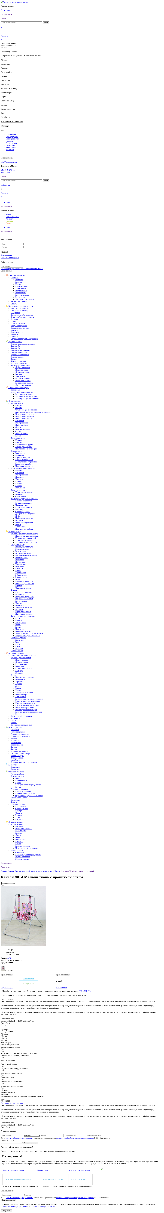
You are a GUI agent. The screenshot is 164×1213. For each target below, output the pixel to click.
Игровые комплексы (23, 829)
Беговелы (19, 826)
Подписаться (42, 1170)
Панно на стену (21, 505)
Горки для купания (23, 612)
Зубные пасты (21, 577)
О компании (11, 134)
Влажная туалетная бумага (26, 555)
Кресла (18, 436)
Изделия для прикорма (24, 677)
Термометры (20, 564)
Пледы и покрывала (19, 326)
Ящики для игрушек (23, 447)
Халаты (18, 603)
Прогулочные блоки (19, 363)
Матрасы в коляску (23, 381)
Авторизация (6, 14)
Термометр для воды (23, 607)
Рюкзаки (18, 815)
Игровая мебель (21, 434)
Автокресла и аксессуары (18, 388)
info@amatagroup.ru (9, 162)
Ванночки (19, 594)
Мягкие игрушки (18, 732)
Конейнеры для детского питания (29, 699)
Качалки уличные (22, 846)
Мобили (14, 738)
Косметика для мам (18, 638)
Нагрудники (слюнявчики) (21, 716)
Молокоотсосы (21, 664)
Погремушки (16, 743)
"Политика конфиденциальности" (15, 1206)
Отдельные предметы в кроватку (24, 339)
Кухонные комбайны (23, 669)
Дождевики (20, 376)
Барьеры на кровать (23, 457)
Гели (17, 642)
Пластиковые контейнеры (26, 449)
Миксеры (19, 673)
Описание (5, 1103)
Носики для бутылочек (24, 708)
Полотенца (19, 605)
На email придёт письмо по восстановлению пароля (22, 269)
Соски (13, 720)
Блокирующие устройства (26, 462)
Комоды (14, 304)
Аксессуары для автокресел (22, 392)
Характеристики (16, 1103)
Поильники (20, 679)
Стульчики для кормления (26, 410)
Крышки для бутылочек (25, 703)
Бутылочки (15, 718)
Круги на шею (21, 601)
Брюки (18, 783)
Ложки (18, 686)
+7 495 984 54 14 (8, 172)
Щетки (18, 571)
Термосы (19, 682)
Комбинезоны (21, 780)
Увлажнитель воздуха (24, 492)
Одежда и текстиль (16, 772)
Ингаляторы (20, 562)
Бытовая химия (17, 651)
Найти (46, 23)
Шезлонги (19, 421)
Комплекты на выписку (25, 793)
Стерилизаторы (21, 662)
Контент (9, 219)
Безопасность (16, 451)
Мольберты (20, 488)
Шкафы (18, 405)
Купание (14, 590)
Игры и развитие (15, 727)
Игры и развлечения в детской (23, 468)
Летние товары (17, 824)
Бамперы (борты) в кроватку (22, 317)
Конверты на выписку (24, 791)
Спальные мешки (18, 324)
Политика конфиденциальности (18, 1179)
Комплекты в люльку (19, 311)
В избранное (61, 988)
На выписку (16, 767)
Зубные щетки (21, 575)
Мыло (17, 618)
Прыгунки (19, 477)
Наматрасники (17, 332)
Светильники (20, 496)
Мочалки (19, 610)
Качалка (18, 282)
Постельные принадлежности (20, 306)
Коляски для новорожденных (23, 344)
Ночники (19, 494)
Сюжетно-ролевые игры (20, 753)
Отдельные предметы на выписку (29, 796)
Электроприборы (18, 490)
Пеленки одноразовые (24, 584)
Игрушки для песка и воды (26, 848)
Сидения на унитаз (23, 588)
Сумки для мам (21, 809)
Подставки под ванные (24, 597)
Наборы (14, 723)
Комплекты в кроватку (20, 308)
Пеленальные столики (24, 414)
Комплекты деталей (23, 503)
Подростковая (21, 291)
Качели (18, 481)
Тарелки (18, 684)
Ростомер (19, 509)
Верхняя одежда (17, 776)
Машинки (15, 730)
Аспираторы (20, 573)
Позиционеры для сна (20, 328)
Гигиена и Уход (14, 532)
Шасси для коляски (18, 361)
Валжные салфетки (23, 553)
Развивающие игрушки (20, 736)
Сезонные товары (15, 822)
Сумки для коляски (23, 372)
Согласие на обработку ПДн (51, 1179)
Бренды (9, 214)
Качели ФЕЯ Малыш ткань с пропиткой (77, 871)
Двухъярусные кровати (24, 299)
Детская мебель (17, 403)
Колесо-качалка (21, 286)
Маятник (19, 280)
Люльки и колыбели (19, 301)
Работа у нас (11, 147)
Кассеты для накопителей (25, 538)
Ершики (18, 714)
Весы (17, 579)
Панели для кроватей (24, 522)
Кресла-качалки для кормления (23, 656)
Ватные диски (21, 551)
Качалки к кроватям (23, 501)
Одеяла (13, 321)
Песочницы (20, 839)
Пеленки (14, 334)
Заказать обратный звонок (79, 1170)
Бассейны (19, 842)
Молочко (19, 649)
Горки (17, 837)
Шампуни (19, 620)
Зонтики (18, 374)
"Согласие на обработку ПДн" (43, 1206)
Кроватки (14, 278)
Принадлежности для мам (21, 725)
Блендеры (19, 671)
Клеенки (14, 337)
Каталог (11, 871)
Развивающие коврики (20, 734)
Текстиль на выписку (19, 789)
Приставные (20, 293)
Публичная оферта (78, 1179)
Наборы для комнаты (24, 518)
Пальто (18, 778)
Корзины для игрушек (24, 444)
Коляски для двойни (19, 353)
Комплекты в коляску (24, 383)
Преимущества (12, 137)
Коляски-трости (17, 357)
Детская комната (15, 401)
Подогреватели (21, 660)
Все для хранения (18, 438)
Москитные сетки (22, 378)
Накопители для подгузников (27, 536)
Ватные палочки (22, 549)
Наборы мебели (21, 425)
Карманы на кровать (23, 507)
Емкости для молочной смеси (27, 705)
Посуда (13, 675)
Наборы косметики (23, 631)
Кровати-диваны (22, 295)
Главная (4, 871)
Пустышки (19, 560)
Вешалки (19, 520)
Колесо (18, 284)
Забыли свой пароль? (10, 258)
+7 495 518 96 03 (8, 170)
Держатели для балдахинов (22, 315)
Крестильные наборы (19, 798)
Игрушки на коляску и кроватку (24, 762)
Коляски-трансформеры (20, 350)
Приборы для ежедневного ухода (24, 534)
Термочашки (20, 697)
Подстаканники (21, 370)
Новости (9, 141)
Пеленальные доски (23, 418)
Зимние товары (17, 850)
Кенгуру (18, 811)
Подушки (14, 319)
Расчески (19, 568)
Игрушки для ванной (24, 599)
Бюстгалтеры (20, 806)
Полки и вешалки (22, 429)
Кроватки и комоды (16, 275)
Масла (18, 625)
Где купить (10, 145)
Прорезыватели (21, 558)
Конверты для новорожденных (28, 785)
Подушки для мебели (24, 529)
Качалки (18, 483)
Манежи (18, 408)
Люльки (14, 359)
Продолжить (6, 1211)
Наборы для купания (23, 614)
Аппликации (20, 527)
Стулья (18, 431)
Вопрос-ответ (11, 143)
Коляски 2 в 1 (16, 346)
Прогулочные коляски (20, 355)
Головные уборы (17, 774)
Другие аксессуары (23, 385)
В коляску (15, 769)
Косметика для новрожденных (23, 616)
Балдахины (15, 313)
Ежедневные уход (18, 545)
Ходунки (19, 479)
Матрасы (14, 330)
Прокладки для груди (24, 547)
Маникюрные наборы (24, 581)
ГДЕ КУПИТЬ (85, 991)
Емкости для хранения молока (27, 701)
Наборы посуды (21, 695)
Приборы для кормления (21, 658)
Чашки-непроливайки (24, 692)
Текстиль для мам (18, 804)
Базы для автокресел (23, 394)
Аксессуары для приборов (26, 542)
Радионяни (19, 455)
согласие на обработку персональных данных (75, 1138)
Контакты (10, 150)
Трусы (18, 817)
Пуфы (17, 516)
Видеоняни (20, 453)
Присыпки (19, 629)
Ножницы (19, 566)
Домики (18, 835)
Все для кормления (16, 653)
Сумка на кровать (22, 512)
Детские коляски (15, 342)
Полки (18, 525)
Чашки (18, 690)
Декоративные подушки (25, 514)
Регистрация (6, 10)
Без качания (20, 297)
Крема (18, 627)
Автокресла (15, 390)
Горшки (18, 586)
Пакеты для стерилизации (26, 710)
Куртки (18, 787)
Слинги (18, 813)
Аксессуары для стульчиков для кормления (32, 412)
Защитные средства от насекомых (29, 633)
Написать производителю (13, 1170)
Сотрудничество (12, 139)
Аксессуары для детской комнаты (24, 499)
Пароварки (19, 666)
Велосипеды (20, 831)
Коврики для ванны (23, 592)
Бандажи (19, 819)
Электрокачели (21, 423)
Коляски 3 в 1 (16, 348)
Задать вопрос (7, 988)
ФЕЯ (9, 958)
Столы (18, 427)
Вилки (18, 688)
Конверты (12, 765)
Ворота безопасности (24, 460)
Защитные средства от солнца (27, 636)
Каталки (18, 486)
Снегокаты (19, 852)
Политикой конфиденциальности (19, 1138)
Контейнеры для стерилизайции (28, 712)
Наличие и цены (12, 217)
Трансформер (20, 288)
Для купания (20, 623)
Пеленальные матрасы (24, 416)
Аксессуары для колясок (20, 366)
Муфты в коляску (22, 368)
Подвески (15, 740)
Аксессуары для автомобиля (27, 398)
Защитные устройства (24, 464)
